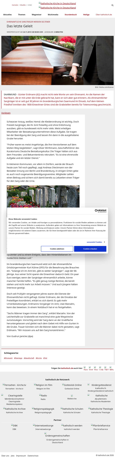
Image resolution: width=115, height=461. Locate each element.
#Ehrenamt (8, 358)
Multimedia (53, 14)
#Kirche (39, 358)
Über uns (5, 455)
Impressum (21, 455)
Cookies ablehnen (57, 249)
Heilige (86, 14)
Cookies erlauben (90, 249)
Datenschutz (33, 455)
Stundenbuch (71, 14)
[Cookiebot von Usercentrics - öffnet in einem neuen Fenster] (96, 211)
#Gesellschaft (29, 358)
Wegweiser (36, 14)
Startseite (15, 5)
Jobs (12, 455)
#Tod (45, 358)
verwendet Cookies (94, 242)
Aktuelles (23, 5)
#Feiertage (18, 358)
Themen (21, 14)
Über (104, 14)
